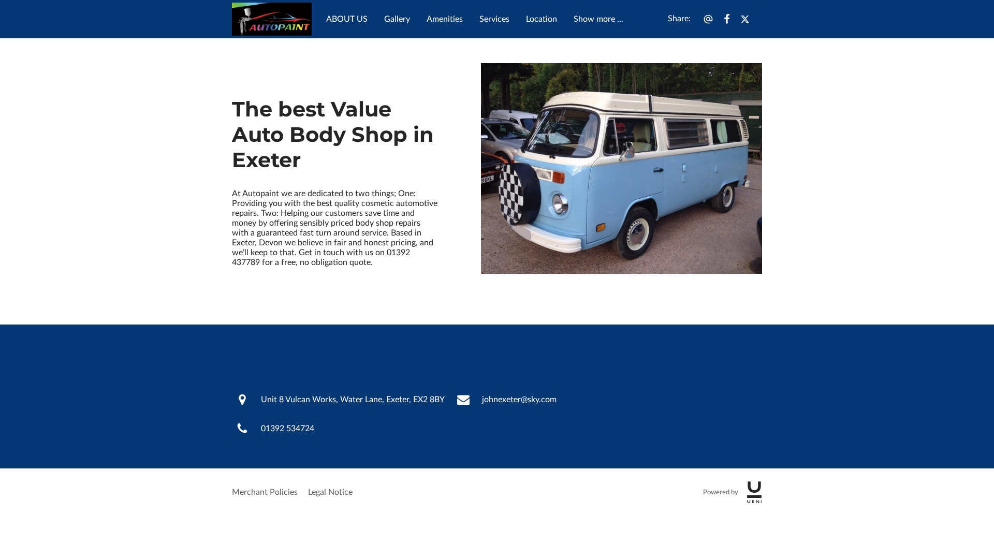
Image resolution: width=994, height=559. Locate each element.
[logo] (754, 492)
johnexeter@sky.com (519, 399)
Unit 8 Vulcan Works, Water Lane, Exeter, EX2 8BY (353, 399)
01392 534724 (287, 428)
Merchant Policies (265, 492)
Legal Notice (330, 492)
